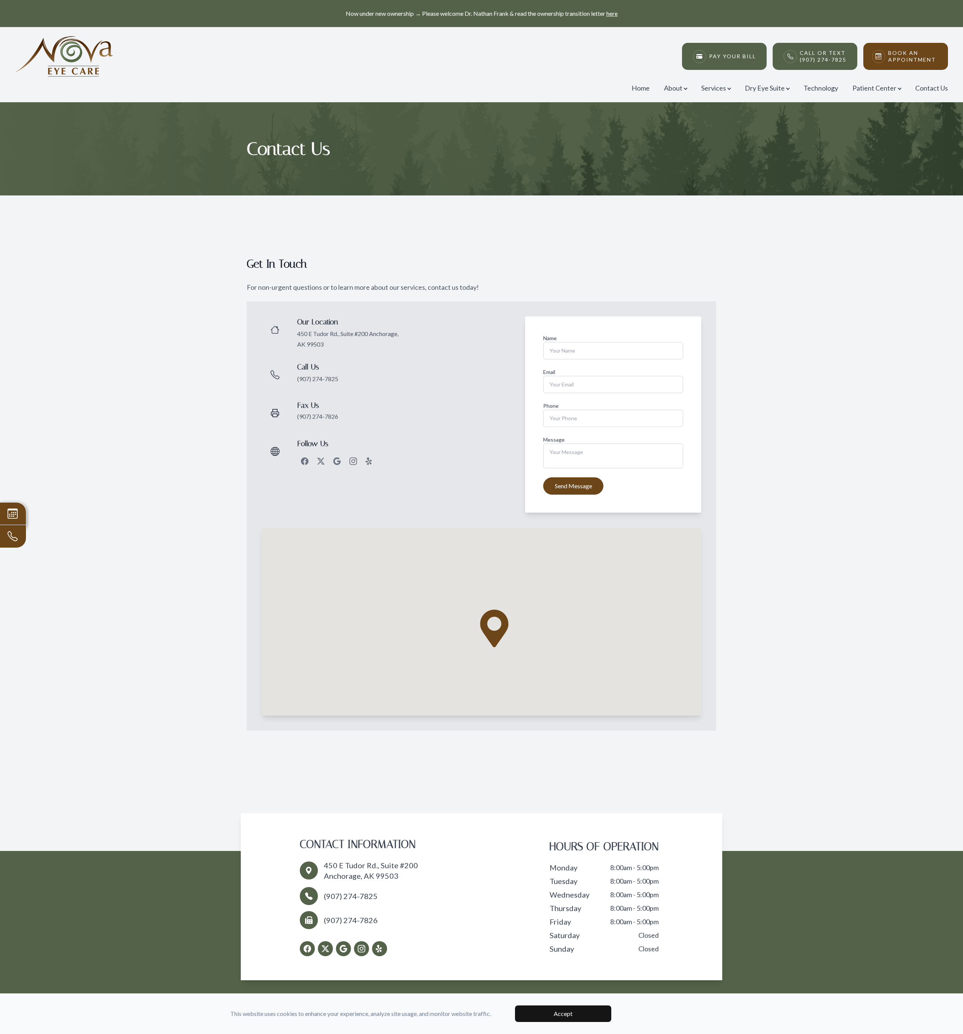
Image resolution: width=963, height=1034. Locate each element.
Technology (821, 88)
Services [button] (713, 88)
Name (550, 338)
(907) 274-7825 (317, 378)
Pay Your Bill (732, 56)
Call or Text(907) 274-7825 (823, 56)
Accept (563, 1013)
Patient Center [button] (874, 88)
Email (549, 372)
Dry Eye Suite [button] (765, 88)
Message (554, 439)
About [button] (673, 88)
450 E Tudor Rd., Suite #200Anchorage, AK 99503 (371, 870)
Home (641, 88)
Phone (551, 406)
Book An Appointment (912, 56)
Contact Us (931, 88)
